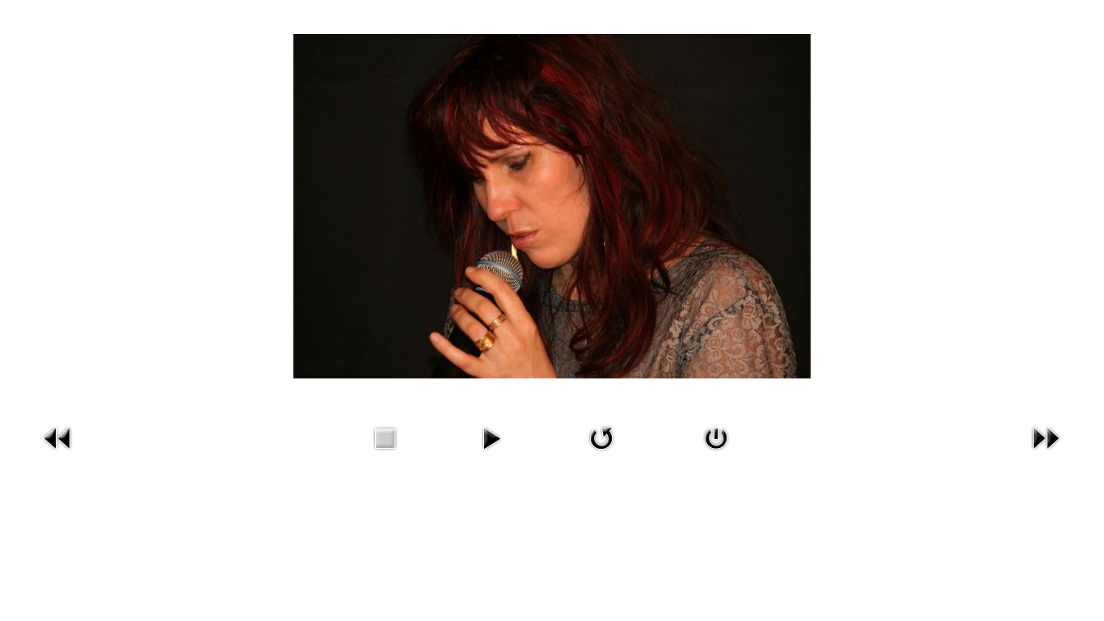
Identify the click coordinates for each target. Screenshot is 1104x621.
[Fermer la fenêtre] (716, 454)
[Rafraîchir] (601, 454)
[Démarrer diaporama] (491, 454)
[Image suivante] (1045, 454)
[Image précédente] (58, 454)
